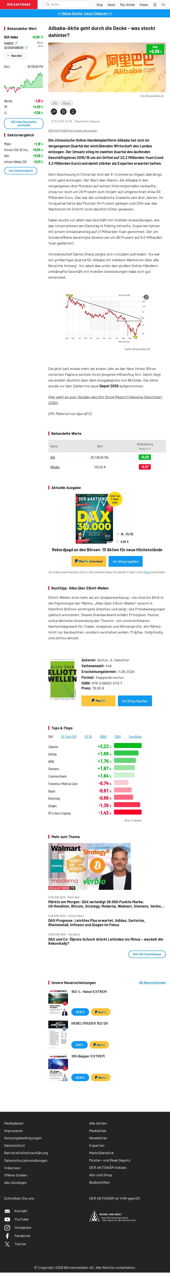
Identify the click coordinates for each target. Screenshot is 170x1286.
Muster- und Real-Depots (109, 1160)
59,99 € (80, 1077)
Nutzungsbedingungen (23, 1138)
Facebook (22, 1235)
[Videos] (144, 4)
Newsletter (98, 1138)
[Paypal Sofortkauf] (98, 700)
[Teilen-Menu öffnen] (54, 112)
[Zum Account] (111, 4)
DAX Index (11, 37)
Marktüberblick (101, 1152)
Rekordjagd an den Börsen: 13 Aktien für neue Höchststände (107, 549)
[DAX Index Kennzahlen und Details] (23, 83)
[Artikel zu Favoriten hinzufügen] (73, 112)
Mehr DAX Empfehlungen (147, 954)
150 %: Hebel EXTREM (89, 991)
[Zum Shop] (99, 4)
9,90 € (79, 1045)
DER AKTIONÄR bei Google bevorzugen (72, 130)
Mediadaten (13, 1123)
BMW (51, 761)
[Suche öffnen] (48, 4)
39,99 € (80, 1012)
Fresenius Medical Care (62, 783)
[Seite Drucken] (63, 112)
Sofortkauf (96, 561)
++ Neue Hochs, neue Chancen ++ (85, 13)
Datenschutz (14, 1145)
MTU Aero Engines (59, 813)
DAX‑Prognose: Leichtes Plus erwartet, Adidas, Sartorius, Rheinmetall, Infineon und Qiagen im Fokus (96, 922)
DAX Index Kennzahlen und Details (24, 123)
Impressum (13, 1130)
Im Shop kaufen (125, 561)
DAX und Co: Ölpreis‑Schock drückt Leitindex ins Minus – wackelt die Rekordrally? (105, 941)
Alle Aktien (98, 1123)
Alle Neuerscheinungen (152, 982)
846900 (9, 42)
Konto (147, 572)
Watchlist (16, 55)
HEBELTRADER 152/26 (89, 1023)
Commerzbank (57, 776)
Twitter (21, 1244)
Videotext (12, 1168)
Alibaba (66, 103)
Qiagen (52, 806)
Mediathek (97, 1130)
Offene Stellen (15, 1175)
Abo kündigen (15, 1182)
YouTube (22, 1219)
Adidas (52, 754)
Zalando (53, 746)
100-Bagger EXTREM (88, 1056)
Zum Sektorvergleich (21, 170)
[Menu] (164, 4)
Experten (96, 1145)
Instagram (23, 1227)
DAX (55, 103)
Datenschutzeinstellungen (25, 1160)
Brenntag (54, 798)
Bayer (51, 791)
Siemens (53, 769)
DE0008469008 (14, 47)
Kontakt (21, 1210)
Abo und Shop (100, 1175)
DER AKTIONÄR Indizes (107, 1167)
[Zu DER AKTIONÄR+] (127, 4)
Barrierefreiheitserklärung (26, 1152)
